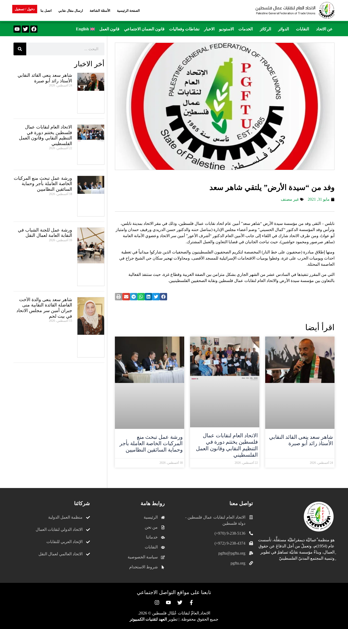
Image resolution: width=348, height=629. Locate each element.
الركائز (265, 29)
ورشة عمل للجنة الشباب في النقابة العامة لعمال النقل (45, 232)
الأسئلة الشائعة (100, 10)
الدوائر (283, 29)
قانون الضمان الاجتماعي (144, 29)
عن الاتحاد (324, 29)
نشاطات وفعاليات (184, 29)
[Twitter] (25, 29)
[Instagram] (157, 602)
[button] (323, 29)
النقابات (302, 29)
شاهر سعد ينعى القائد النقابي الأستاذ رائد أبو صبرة (301, 440)
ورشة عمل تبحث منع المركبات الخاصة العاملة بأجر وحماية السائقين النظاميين (151, 443)
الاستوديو (226, 29)
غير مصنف (290, 199)
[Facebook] (33, 29)
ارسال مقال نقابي (70, 10)
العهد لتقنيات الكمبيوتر (148, 619)
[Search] (20, 49)
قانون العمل (109, 29)
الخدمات (245, 29)
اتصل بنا (46, 10)
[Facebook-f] (191, 602)
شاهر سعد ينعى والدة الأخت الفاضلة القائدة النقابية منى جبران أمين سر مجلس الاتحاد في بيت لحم (44, 308)
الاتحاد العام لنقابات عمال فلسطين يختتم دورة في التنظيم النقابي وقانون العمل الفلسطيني (227, 445)
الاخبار (209, 29)
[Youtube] (17, 29)
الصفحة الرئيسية (128, 10)
